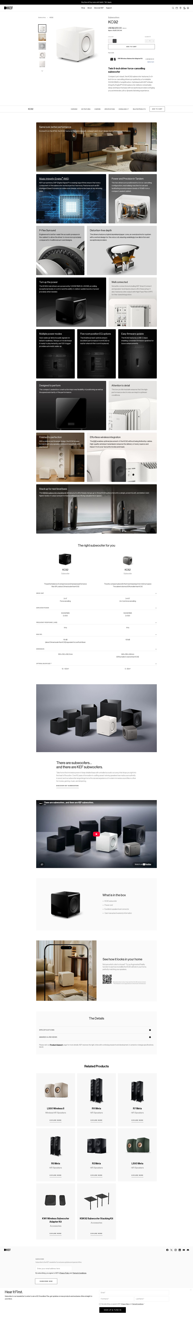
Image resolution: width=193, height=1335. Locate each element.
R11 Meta (96, 1108)
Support (109, 8)
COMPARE (97, 109)
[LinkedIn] (180, 1250)
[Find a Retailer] (180, 8)
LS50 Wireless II (55, 1108)
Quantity (148, 36)
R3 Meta (96, 1163)
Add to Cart (131, 47)
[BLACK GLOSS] (115, 41)
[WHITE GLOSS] (110, 41)
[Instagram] (176, 1250)
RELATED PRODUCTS (139, 109)
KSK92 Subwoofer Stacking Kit (96, 1218)
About (89, 8)
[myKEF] (188, 8)
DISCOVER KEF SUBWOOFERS (67, 786)
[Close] (114, 8)
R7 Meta (137, 1108)
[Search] (173, 8)
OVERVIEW (74, 109)
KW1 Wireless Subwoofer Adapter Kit (130, 58)
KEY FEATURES (85, 109)
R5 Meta (55, 1163)
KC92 (30, 109)
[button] (42, 70)
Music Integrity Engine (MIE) (54, 179)
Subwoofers (42, 17)
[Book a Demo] (177, 8)
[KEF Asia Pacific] (8, 8)
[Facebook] (167, 1250)
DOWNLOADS (123, 109)
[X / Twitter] (171, 1250)
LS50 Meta (137, 1163)
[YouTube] (184, 1250)
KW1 (95, 441)
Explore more (56, 1120)
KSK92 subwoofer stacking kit (54, 493)
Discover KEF (99, 8)
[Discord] (188, 1250)
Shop (83, 8)
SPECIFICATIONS (110, 109)
